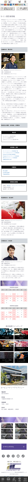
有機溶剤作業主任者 (7, 159)
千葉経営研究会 (6, 174)
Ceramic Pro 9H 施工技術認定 (9, 154)
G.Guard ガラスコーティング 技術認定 (11, 156)
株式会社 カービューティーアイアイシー (16, 185)
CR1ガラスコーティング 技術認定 (10, 157)
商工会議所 (5, 170)
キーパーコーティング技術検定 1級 (10, 151)
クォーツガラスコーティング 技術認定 (11, 152)
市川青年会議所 (6, 172)
